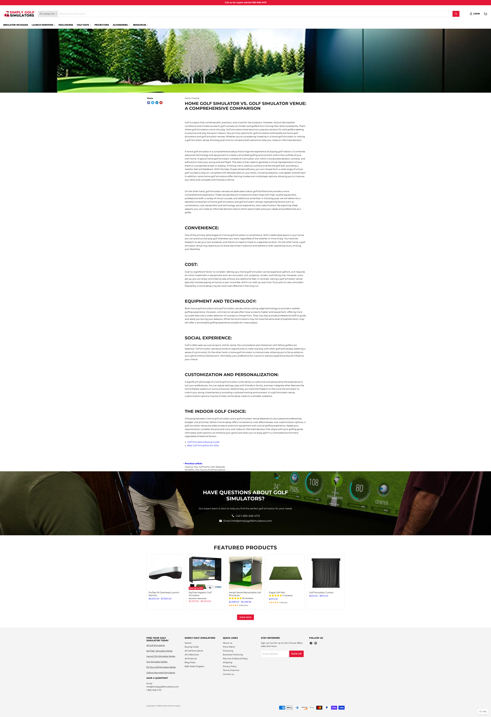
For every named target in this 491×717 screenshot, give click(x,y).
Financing (228, 651)
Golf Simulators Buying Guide (203, 442)
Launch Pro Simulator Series (160, 656)
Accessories (120, 25)
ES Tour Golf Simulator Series (161, 667)
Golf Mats (83, 25)
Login (476, 14)
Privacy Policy (230, 666)
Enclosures (66, 25)
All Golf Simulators (155, 645)
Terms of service (231, 670)
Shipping (227, 662)
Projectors (101, 25)
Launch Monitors (43, 25)
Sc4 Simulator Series (156, 662)
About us (227, 643)
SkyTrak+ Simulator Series (159, 651)
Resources (140, 25)
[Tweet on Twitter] (152, 102)
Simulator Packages (15, 25)
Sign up (296, 653)
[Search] (456, 14)
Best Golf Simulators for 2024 (203, 445)
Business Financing (233, 654)
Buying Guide (192, 647)
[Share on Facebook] (148, 102)
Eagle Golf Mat (277, 592)
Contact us (228, 674)
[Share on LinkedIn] (156, 102)
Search (188, 643)
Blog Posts (190, 662)
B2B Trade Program (194, 666)
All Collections (192, 654)
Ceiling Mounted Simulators (160, 672)
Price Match (229, 647)
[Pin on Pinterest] (161, 102)
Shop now (245, 617)
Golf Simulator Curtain (321, 592)
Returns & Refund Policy (235, 658)
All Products (191, 658)
